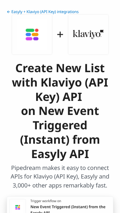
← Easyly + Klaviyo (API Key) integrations (43, 11)
